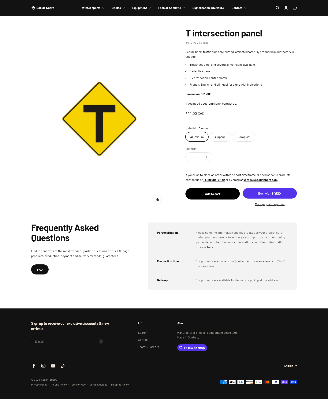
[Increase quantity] (206, 157)
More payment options (270, 204)
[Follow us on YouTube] (53, 365)
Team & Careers (148, 347)
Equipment (139, 7)
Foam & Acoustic (169, 7)
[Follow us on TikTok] (62, 365)
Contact (237, 7)
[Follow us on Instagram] (43, 365)
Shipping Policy (120, 384)
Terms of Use (78, 384)
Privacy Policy (39, 384)
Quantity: (191, 148)
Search (142, 332)
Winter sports (91, 7)
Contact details (98, 384)
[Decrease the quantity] (191, 157)
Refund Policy (59, 384)
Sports (116, 7)
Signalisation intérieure (208, 7)
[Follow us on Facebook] (33, 365)
